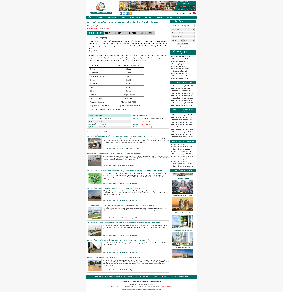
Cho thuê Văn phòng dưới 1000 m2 (183, 134)
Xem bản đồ (120, 33)
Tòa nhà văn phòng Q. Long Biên (182, 164)
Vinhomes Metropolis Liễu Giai (183, 224)
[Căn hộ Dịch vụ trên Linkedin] (127, 14)
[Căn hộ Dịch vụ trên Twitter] (124, 14)
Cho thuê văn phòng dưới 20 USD (182, 91)
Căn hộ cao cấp (112, 17)
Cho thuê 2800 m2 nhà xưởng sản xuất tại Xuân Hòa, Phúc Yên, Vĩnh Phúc (116, 257)
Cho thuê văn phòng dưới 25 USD (182, 93)
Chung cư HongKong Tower (183, 242)
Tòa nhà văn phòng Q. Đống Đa (181, 151)
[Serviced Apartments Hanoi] (194, 14)
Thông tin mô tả (95, 33)
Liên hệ (178, 17)
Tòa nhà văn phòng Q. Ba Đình (181, 149)
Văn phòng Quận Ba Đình (180, 61)
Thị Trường (159, 17)
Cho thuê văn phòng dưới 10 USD (182, 86)
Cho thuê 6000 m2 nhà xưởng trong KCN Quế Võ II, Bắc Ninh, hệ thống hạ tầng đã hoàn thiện (124, 223)
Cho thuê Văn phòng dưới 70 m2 (182, 120)
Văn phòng (148, 17)
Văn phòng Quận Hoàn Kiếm (181, 56)
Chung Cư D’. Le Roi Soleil (183, 207)
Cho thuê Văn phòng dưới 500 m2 (182, 132)
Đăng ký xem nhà (146, 33)
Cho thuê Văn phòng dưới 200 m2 (182, 127)
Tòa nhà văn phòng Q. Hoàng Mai (182, 166)
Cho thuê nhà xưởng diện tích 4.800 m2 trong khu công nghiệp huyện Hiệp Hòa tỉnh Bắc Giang (125, 240)
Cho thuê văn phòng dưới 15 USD (182, 88)
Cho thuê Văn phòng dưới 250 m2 (182, 129)
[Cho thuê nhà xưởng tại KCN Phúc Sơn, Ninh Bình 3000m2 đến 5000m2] (94, 201)
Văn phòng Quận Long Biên (180, 76)
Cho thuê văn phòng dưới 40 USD (182, 100)
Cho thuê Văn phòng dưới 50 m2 (182, 117)
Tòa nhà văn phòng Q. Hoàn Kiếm (182, 144)
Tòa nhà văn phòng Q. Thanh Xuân (182, 156)
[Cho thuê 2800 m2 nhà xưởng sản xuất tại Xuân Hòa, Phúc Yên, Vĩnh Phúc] (94, 270)
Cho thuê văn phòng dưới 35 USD (182, 98)
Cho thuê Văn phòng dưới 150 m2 (182, 124)
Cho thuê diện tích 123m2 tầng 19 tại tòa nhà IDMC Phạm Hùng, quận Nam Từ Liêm (119, 136)
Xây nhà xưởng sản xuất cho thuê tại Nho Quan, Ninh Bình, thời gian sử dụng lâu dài (121, 205)
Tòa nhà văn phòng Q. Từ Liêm (181, 159)
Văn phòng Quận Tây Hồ (179, 73)
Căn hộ (123, 17)
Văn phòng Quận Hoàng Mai (181, 78)
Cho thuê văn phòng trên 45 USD (182, 105)
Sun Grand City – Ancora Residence (183, 190)
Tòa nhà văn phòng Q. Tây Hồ (181, 161)
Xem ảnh (108, 33)
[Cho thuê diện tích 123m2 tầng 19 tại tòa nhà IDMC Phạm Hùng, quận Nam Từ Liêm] (94, 149)
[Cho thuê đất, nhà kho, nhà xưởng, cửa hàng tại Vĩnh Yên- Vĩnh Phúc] (94, 166)
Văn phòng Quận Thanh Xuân (181, 68)
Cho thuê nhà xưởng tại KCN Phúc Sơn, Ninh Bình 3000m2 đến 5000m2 (114, 188)
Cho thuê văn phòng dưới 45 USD (182, 103)
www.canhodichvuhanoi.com (134, 289)
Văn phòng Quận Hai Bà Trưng (181, 59)
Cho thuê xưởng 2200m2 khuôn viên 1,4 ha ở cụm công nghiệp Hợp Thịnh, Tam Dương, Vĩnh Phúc (124, 171)
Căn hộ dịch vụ (99, 17)
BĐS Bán (169, 17)
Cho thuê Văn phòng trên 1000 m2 (182, 137)
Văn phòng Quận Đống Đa (180, 64)
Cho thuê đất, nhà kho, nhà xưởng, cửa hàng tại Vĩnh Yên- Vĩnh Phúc (114, 153)
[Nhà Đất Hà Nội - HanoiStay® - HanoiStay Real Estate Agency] (100, 14)
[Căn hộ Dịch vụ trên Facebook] (121, 14)
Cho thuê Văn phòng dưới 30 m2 (182, 115)
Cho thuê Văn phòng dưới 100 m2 (182, 122)
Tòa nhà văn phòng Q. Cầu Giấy (182, 154)
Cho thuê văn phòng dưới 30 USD (182, 95)
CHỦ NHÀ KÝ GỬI (185, 13)
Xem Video (132, 33)
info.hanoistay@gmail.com (150, 127)
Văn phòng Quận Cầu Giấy (180, 66)
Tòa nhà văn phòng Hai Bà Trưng (182, 146)
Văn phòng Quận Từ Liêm (180, 71)
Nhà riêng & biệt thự (135, 17)
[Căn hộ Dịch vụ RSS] (130, 14)
